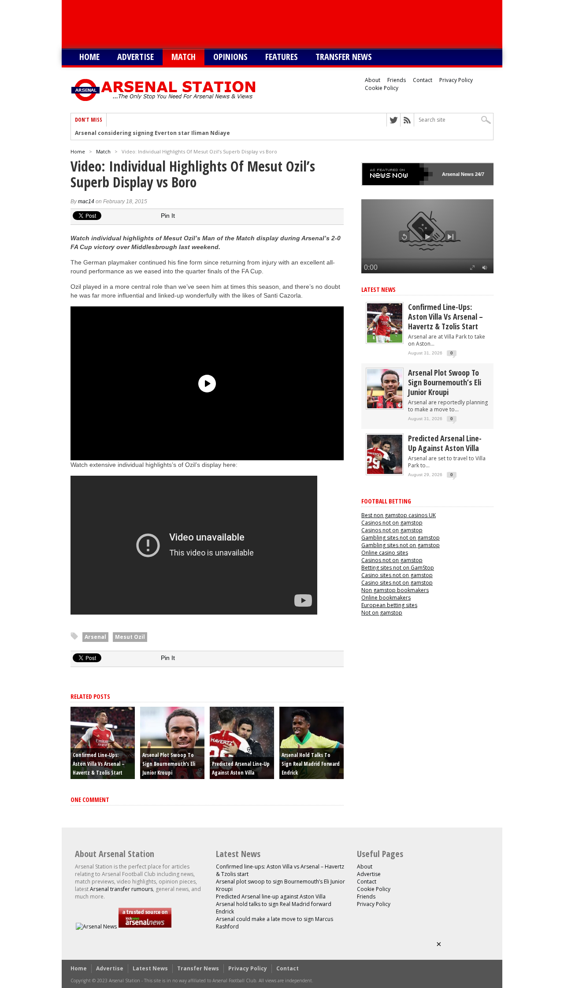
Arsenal (95, 637)
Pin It (168, 215)
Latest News (378, 289)
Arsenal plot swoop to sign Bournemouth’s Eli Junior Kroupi (168, 763)
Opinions (230, 57)
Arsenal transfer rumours (121, 889)
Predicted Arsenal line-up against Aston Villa (445, 443)
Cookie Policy (381, 88)
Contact (422, 80)
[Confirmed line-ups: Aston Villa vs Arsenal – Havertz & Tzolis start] (384, 340)
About (372, 80)
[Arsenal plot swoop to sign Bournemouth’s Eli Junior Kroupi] (384, 406)
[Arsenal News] (96, 926)
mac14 (86, 201)
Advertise (135, 57)
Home (89, 57)
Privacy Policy (456, 80)
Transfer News (343, 57)
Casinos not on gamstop (392, 522)
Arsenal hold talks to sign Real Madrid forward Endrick (311, 763)
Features (281, 57)
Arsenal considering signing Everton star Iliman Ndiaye (152, 133)
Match (183, 57)
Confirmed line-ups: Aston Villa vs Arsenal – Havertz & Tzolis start (99, 763)
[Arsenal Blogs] (145, 926)
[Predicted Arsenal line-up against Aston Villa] (384, 472)
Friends (396, 80)
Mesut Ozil (130, 637)
